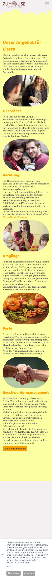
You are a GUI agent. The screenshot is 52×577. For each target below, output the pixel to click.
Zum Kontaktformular (15, 448)
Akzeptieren (13, 573)
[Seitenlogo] (14, 4)
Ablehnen (29, 573)
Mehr (9, 566)
